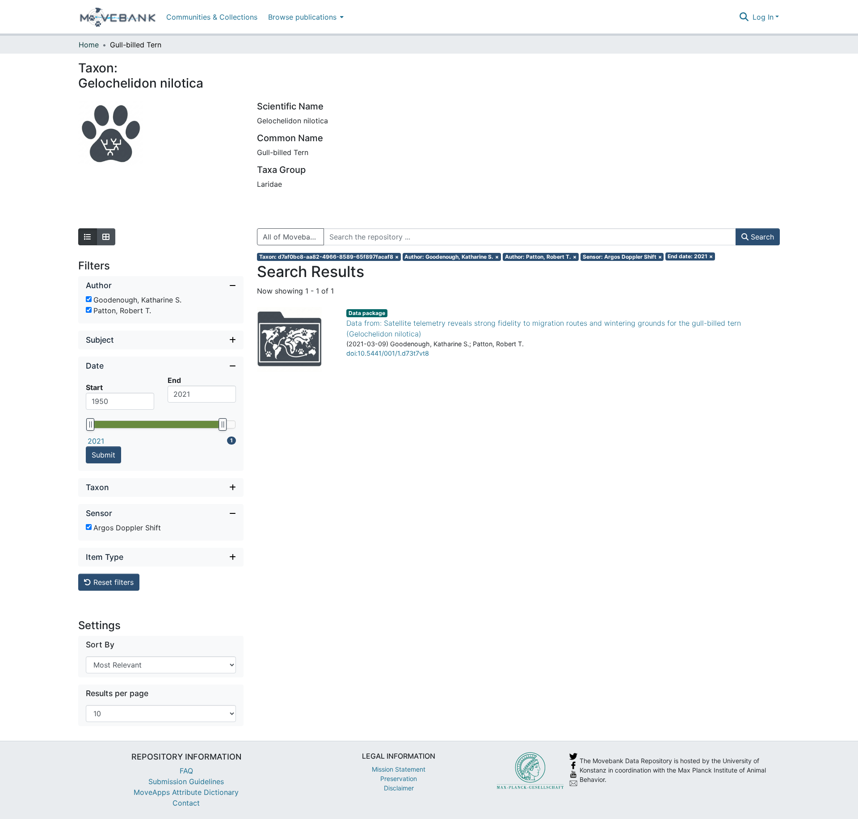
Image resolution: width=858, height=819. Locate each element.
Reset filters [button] (112, 582)
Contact (186, 802)
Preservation (398, 778)
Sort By (100, 644)
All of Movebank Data (293, 236)
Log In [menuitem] (763, 17)
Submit (103, 454)
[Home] (117, 17)
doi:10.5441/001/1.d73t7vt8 (387, 353)
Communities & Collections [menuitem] (211, 17)
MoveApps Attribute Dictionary (186, 792)
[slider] (90, 424)
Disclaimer (399, 788)
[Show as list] (87, 236)
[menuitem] (305, 17)
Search (761, 236)
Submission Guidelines (186, 781)
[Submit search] (744, 17)
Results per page (117, 693)
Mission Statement (398, 769)
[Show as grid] (106, 236)
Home (89, 44)
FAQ (186, 770)
